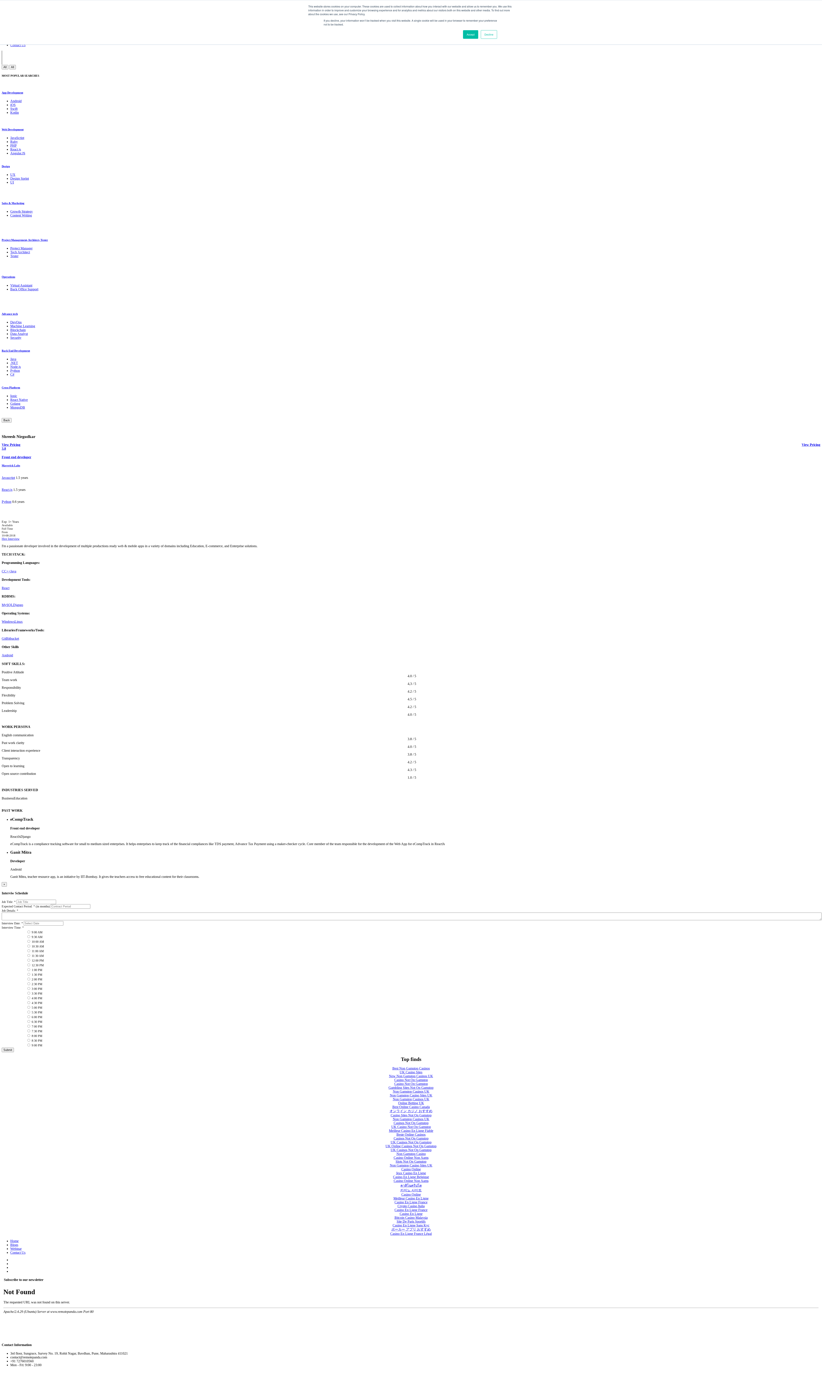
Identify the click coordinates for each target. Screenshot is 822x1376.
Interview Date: (12, 923)
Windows (8, 621)
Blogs (14, 1245)
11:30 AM (37, 956)
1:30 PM (36, 974)
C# (12, 374)
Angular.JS (17, 153)
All (5, 67)
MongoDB (17, 407)
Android (16, 101)
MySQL (7, 605)
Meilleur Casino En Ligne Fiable (411, 1130)
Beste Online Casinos (411, 1134)
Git (4, 638)
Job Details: (10, 910)
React (5, 588)
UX (12, 174)
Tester (14, 256)
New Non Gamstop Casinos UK (411, 1076)
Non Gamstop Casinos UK (411, 1091)
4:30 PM (36, 1003)
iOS (13, 105)
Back (6, 420)
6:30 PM (36, 1021)
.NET (14, 363)
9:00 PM (36, 1045)
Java (13, 359)
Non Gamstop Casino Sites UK (411, 1095)
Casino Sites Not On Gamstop (411, 1115)
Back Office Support (24, 289)
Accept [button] (471, 34)
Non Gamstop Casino (411, 1154)
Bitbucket (12, 638)
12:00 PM (37, 960)
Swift (14, 109)
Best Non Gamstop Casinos (411, 1068)
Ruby (14, 141)
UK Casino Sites (411, 1072)
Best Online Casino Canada (411, 1107)
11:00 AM (37, 951)
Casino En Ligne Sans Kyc (411, 1225)
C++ (7, 571)
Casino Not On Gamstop (411, 1080)
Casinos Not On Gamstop (411, 1123)
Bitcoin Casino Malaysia (411, 1217)
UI (12, 182)
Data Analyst (19, 334)
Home (14, 1241)
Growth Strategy (21, 211)
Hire (5, 539)
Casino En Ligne (411, 1214)
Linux (19, 621)
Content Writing (21, 215)
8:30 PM (36, 1040)
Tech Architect (20, 252)
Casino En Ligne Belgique (411, 1177)
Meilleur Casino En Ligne (411, 1198)
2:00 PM (36, 979)
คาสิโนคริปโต (411, 1185)
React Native (19, 400)
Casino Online (411, 1169)
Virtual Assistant (21, 285)
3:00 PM (36, 989)
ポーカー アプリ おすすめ (411, 1229)
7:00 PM (36, 1026)
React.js (15, 149)
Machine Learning (22, 326)
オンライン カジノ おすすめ (411, 1111)
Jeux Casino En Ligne (411, 1173)
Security (15, 337)
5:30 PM (36, 1012)
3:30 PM (36, 993)
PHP (13, 145)
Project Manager (21, 248)
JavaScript (17, 138)
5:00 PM (36, 1007)
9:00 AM (36, 932)
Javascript (8, 478)
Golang (15, 403)
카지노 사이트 (411, 1190)
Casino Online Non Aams (411, 1157)
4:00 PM (36, 998)
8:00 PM (36, 1036)
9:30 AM (36, 937)
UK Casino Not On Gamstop (411, 1127)
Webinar (16, 1249)
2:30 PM (36, 984)
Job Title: (9, 902)
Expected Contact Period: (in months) (26, 906)
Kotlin (14, 112)
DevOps (16, 322)
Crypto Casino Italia (411, 1206)
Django (18, 605)
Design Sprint (19, 178)
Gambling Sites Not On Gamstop (411, 1087)
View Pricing (811, 445)
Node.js (15, 367)
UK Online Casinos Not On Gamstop (411, 1146)
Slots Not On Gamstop (411, 1161)
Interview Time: (13, 927)
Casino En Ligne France (411, 1202)
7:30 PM (36, 1031)
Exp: (10, 521)
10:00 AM (37, 941)
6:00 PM (36, 1017)
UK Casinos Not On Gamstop (411, 1142)
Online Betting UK (411, 1103)
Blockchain (18, 330)
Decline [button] (488, 34)
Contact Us (17, 45)
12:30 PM (37, 965)
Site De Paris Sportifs (411, 1221)
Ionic (13, 396)
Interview (13, 539)
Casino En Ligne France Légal (411, 1234)
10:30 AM (37, 946)
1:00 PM (36, 970)
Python (15, 370)
